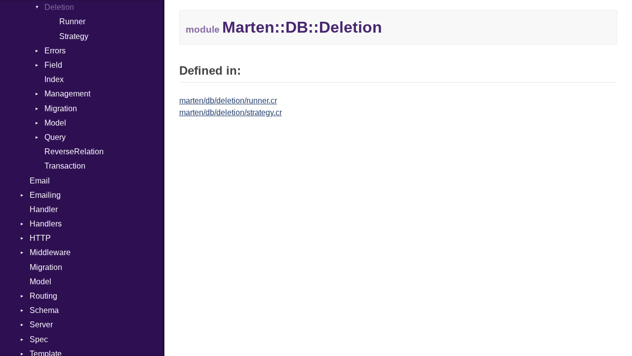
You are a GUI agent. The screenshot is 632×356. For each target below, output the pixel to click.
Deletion (59, 7)
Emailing (45, 195)
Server (41, 324)
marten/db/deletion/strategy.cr (230, 112)
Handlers (46, 224)
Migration (60, 108)
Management (67, 93)
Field (53, 65)
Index (54, 79)
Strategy (73, 36)
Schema (44, 310)
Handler (44, 209)
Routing (43, 296)
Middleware (50, 252)
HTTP (40, 238)
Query (55, 137)
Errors (55, 50)
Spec (39, 339)
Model (55, 123)
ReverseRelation (74, 151)
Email (40, 181)
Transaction (64, 166)
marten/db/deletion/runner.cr (228, 100)
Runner (72, 21)
